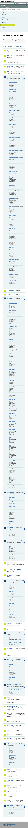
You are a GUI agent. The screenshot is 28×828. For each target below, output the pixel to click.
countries (13, 104)
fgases (9, 623)
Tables (3, 17)
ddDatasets (13, 501)
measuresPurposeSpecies (13, 157)
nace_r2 (13, 399)
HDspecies (13, 124)
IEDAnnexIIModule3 (11, 698)
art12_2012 (10, 55)
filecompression (13, 361)
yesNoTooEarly (13, 274)
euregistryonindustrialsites (11, 570)
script (12, 477)
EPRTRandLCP (11, 563)
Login (17, 3)
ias (8, 654)
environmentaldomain (13, 343)
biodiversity (10, 290)
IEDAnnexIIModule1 (11, 684)
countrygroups (13, 326)
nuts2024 (13, 460)
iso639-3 (13, 380)
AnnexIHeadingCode (13, 689)
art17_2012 (10, 71)
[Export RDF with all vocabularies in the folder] (24, 79)
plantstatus (13, 755)
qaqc (12, 222)
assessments (13, 82)
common (9, 298)
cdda (8, 294)
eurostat (9, 575)
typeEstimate (13, 266)
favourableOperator (13, 110)
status (12, 521)
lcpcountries (13, 748)
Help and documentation (7, 12)
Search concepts (19, 46)
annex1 (12, 664)
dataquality (10, 527)
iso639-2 (13, 369)
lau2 (8, 734)
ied (8, 659)
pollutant (13, 677)
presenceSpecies (13, 198)
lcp (8, 743)
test (8, 791)
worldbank (10, 805)
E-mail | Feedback (6, 823)
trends (12, 253)
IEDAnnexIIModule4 (11, 706)
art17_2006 (10, 66)
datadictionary (11, 492)
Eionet (7, 9)
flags (12, 591)
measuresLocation (13, 143)
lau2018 (9, 738)
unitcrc (12, 614)
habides (9, 648)
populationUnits (13, 177)
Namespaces (5, 30)
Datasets (4, 14)
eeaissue (13, 510)
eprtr (8, 541)
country (13, 810)
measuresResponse (13, 164)
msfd (8, 769)
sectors (13, 762)
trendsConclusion (13, 259)
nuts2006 (13, 421)
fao (8, 580)
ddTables (13, 506)
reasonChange (13, 234)
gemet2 (9, 629)
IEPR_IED (10, 713)
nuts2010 (13, 429)
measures (13, 130)
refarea (12, 603)
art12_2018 (10, 61)
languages (13, 393)
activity (12, 546)
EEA (8, 1)
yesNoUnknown (13, 280)
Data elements (5, 19)
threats (12, 247)
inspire (9, 720)
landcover (10, 725)
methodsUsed (13, 171)
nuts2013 (13, 437)
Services (4, 27)
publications (10, 780)
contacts (13, 497)
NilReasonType (13, 408)
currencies (13, 332)
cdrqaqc (13, 95)
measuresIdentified (13, 137)
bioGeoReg (13, 89)
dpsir (12, 339)
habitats (13, 117)
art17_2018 (10, 77)
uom (8, 795)
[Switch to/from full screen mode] (19, 3)
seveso (9, 785)
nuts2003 (13, 413)
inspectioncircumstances (13, 670)
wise (8, 800)
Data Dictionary (12, 9)
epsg (12, 353)
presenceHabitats (13, 190)
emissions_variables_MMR (13, 638)
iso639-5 (13, 386)
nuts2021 (13, 453)
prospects (13, 215)
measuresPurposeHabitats (13, 150)
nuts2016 (13, 445)
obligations (13, 517)
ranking (13, 228)
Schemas (4, 22)
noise (8, 775)
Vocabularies (5, 25)
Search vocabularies (8, 46)
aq (8, 50)
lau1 (8, 730)
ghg (8, 632)
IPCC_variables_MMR (13, 642)
